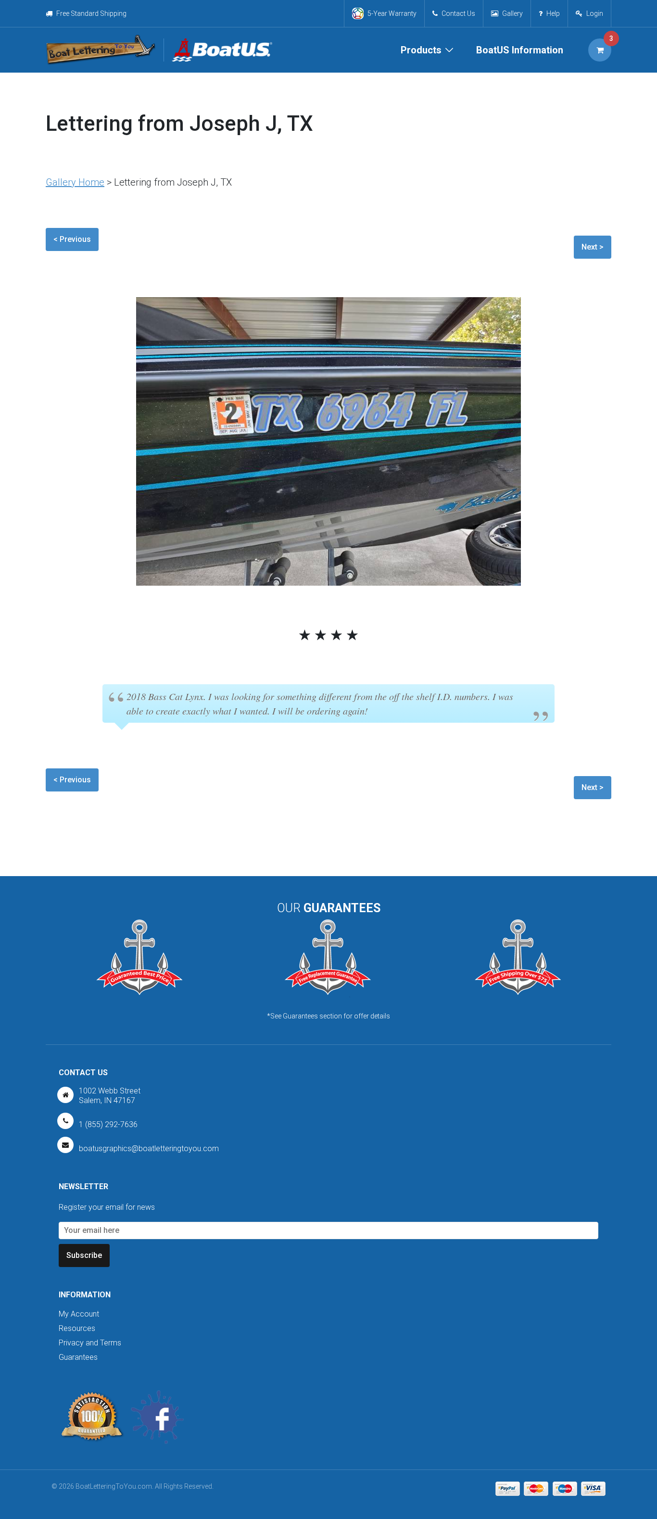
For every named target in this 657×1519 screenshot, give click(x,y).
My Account (79, 1313)
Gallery (512, 13)
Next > (592, 246)
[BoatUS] (218, 50)
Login (594, 13)
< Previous (72, 239)
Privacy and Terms (90, 1342)
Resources (77, 1328)
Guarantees (78, 1357)
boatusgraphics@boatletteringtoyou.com (149, 1148)
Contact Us (458, 13)
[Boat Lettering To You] (101, 50)
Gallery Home (75, 182)
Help (553, 13)
